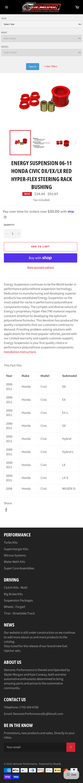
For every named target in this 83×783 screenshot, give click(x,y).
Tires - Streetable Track (19, 613)
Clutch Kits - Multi (15, 587)
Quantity (9, 225)
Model (5, 47)
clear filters (50, 66)
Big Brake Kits (13, 594)
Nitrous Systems (15, 555)
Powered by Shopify (50, 764)
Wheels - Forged (14, 607)
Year (3, 18)
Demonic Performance (25, 764)
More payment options (40, 267)
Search (32, 66)
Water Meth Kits (14, 562)
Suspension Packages (18, 600)
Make (4, 32)
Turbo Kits (11, 542)
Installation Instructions (20, 352)
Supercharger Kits (16, 549)
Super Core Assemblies (19, 568)
